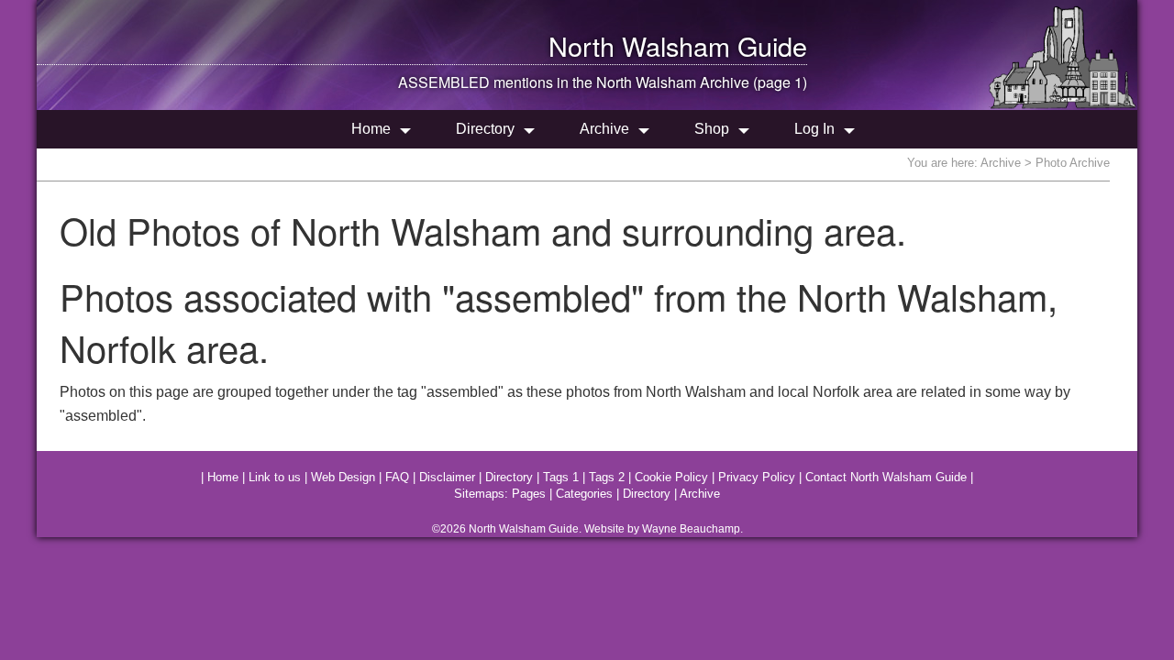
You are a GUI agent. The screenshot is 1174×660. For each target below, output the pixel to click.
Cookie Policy (671, 477)
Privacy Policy (756, 477)
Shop (711, 129)
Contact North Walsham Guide (886, 477)
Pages (529, 493)
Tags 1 (561, 477)
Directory (485, 129)
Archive (604, 129)
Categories (584, 493)
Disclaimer (447, 477)
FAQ (397, 477)
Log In (814, 129)
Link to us (275, 477)
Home (371, 129)
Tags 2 (607, 477)
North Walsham (639, 45)
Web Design (343, 477)
